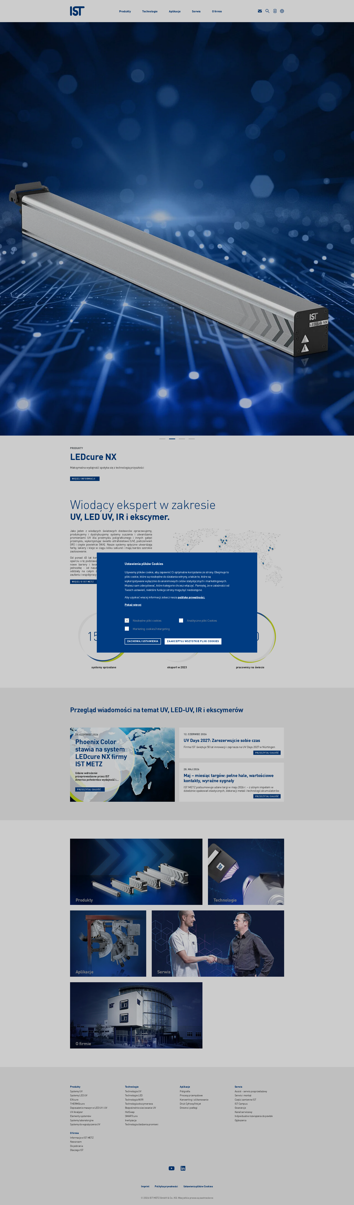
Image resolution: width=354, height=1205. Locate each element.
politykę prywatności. (191, 597)
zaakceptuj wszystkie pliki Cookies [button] (193, 641)
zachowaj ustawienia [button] (143, 641)
